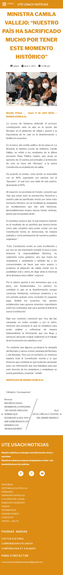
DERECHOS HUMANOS (13, 503)
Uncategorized (23, 392)
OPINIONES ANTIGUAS (13, 495)
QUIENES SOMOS (10, 514)
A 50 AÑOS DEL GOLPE (13, 499)
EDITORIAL (7, 484)
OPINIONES (7, 492)
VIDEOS (5, 506)
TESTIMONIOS (8, 510)
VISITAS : (10, 521)
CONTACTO (7, 517)
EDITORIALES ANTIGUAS (14, 488)
